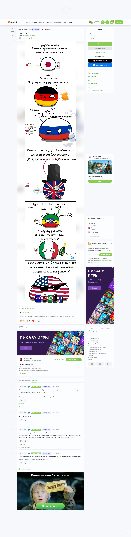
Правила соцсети (105, 328)
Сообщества (57, 22)
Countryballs (22, 316)
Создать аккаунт (100, 48)
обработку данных (100, 260)
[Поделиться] (31, 327)
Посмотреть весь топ (94, 236)
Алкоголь (61, 316)
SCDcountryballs (26, 29)
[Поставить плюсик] (12, 28)
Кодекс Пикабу (92, 330)
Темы (70, 22)
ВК (28, 312)
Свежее (41, 22)
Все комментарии (24, 380)
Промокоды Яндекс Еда (94, 349)
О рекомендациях (105, 330)
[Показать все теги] (76, 316)
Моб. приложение (93, 334)
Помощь (90, 328)
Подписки (49, 22)
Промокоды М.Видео (93, 342)
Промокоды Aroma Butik (94, 346)
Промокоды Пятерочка (94, 344)
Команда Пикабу (92, 332)
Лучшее (35, 22)
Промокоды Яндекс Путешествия (97, 347)
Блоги (65, 22)
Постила (90, 355)
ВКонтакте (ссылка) (52, 316)
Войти (119, 22)
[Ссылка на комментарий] (63, 387)
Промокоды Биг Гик (93, 338)
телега (25, 312)
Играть (100, 181)
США (73, 316)
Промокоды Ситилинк (94, 351)
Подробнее (22, 373)
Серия (27, 35)
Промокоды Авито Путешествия (97, 353)
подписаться (105, 255)
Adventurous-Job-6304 (28, 308)
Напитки (67, 316)
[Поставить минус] (12, 35)
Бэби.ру (90, 359)
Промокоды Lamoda (93, 340)
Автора (34, 380)
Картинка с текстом (39, 316)
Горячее (28, 22)
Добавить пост (58, 360)
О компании (104, 332)
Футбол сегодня (92, 357)
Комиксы (29, 316)
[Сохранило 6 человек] (26, 327)
